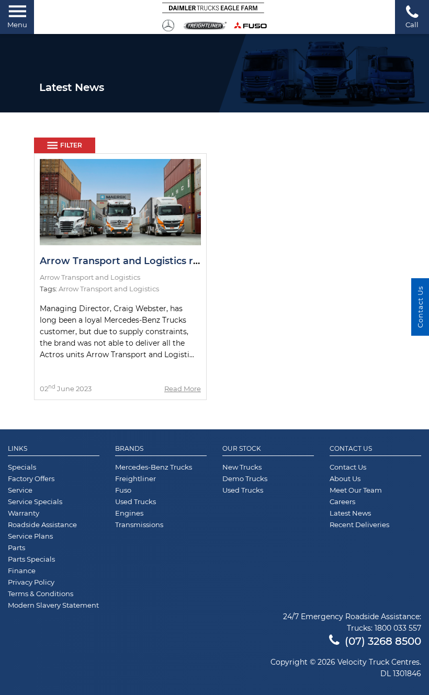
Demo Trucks (244, 478)
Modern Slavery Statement (53, 605)
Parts (16, 547)
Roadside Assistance (42, 524)
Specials (22, 467)
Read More (182, 388)
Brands (129, 448)
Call (412, 24)
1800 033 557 (398, 628)
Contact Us (351, 448)
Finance (22, 570)
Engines (129, 513)
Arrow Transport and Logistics (109, 288)
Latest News (350, 513)
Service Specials (35, 501)
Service (20, 490)
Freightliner (135, 478)
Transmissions (139, 524)
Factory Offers (31, 478)
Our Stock (241, 448)
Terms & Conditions (40, 593)
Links (17, 448)
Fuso (123, 490)
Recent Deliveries (359, 524)
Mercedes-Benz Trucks (153, 467)
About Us (345, 478)
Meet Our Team (356, 490)
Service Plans (30, 536)
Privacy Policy (31, 582)
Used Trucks (135, 501)
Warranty (23, 513)
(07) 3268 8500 (383, 641)
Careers (342, 501)
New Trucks (242, 467)
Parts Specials (31, 559)
